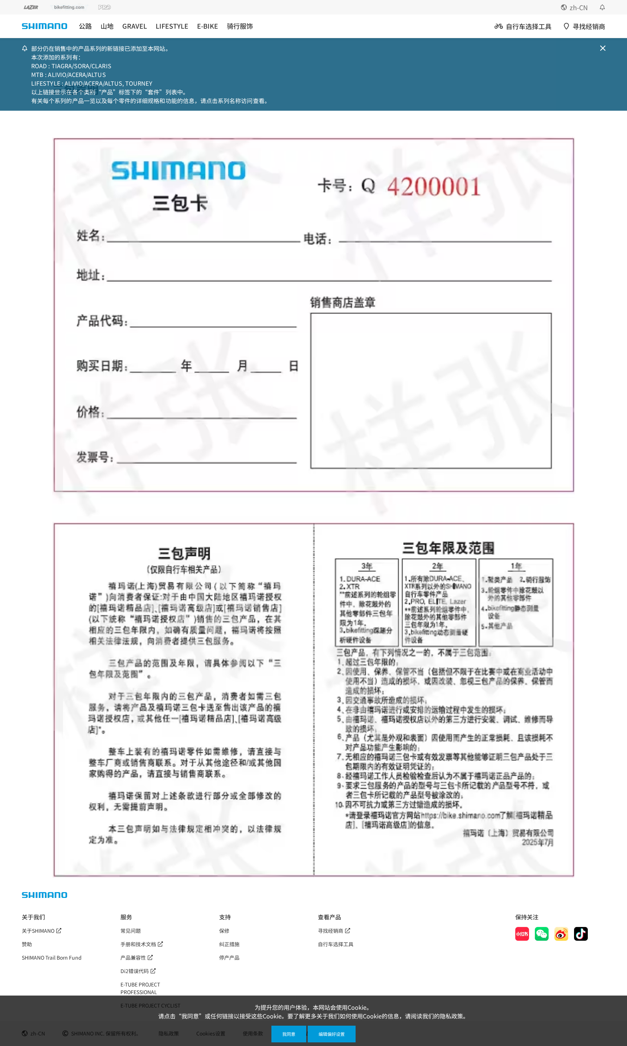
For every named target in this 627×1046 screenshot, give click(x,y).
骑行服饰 (240, 26)
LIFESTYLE (172, 26)
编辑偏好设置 (332, 1034)
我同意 (288, 1034)
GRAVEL (134, 26)
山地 (107, 26)
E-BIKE (207, 26)
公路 (85, 26)
